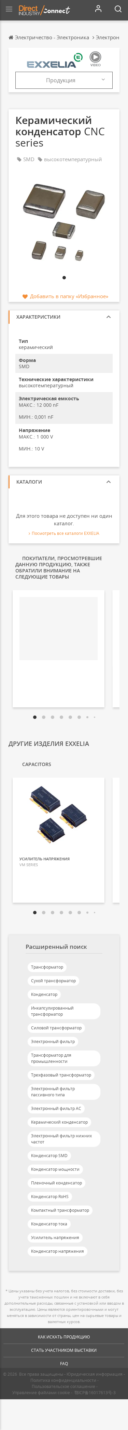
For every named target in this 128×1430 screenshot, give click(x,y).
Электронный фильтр (53, 1041)
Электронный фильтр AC (56, 1108)
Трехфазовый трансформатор (61, 1075)
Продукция (60, 80)
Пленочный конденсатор (56, 1183)
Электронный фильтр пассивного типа (53, 1092)
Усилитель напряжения (55, 1237)
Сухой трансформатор (53, 981)
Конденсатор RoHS (50, 1196)
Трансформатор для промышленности (51, 1058)
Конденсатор (44, 994)
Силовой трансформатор (56, 1028)
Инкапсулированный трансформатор (52, 1011)
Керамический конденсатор (59, 1122)
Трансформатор (47, 967)
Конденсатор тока (49, 1224)
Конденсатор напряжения (57, 1251)
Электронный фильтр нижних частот (61, 1139)
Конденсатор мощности (55, 1169)
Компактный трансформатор (60, 1210)
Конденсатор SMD (49, 1155)
